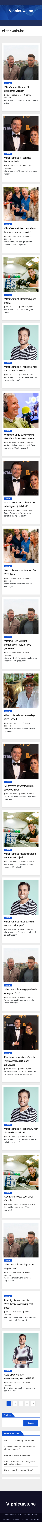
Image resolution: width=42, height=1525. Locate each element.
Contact (16, 1519)
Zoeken (7, 1415)
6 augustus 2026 (14, 166)
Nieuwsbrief (7, 1519)
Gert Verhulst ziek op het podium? (19, 1440)
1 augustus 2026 (13, 236)
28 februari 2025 (13, 1272)
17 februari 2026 (13, 723)
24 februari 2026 (13, 578)
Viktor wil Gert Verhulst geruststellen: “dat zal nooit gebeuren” (17, 645)
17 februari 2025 (13, 1382)
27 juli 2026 (11, 307)
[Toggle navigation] (21, 23)
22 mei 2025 (11, 997)
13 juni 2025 (11, 862)
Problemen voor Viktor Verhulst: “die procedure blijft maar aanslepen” (20, 1061)
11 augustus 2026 (14, 95)
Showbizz (8, 83)
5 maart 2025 (12, 1204)
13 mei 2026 (11, 442)
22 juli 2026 (11, 375)
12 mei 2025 (11, 1137)
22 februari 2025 (13, 1312)
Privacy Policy (34, 1519)
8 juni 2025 (11, 929)
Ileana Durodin (27, 307)
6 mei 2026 (11, 510)
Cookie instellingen (30, 1514)
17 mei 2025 (11, 1069)
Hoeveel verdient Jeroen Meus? (18, 1470)
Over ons (24, 1519)
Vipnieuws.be (21, 11)
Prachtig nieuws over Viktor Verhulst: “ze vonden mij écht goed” (18, 1304)
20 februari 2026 (13, 652)
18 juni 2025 (11, 794)
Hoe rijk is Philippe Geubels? (17, 1455)
